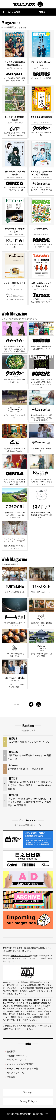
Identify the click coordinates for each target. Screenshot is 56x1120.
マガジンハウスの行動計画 (20, 1064)
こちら (21, 994)
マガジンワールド (28, 4)
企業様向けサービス (17, 1056)
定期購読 (11, 1077)
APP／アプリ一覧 (15, 1073)
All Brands (14, 12)
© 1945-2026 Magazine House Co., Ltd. (28, 1114)
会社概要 (11, 1051)
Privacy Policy (27, 1101)
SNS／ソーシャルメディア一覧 (22, 1068)
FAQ (9, 951)
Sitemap (27, 1092)
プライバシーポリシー (18, 1060)
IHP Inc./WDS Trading (21, 955)
